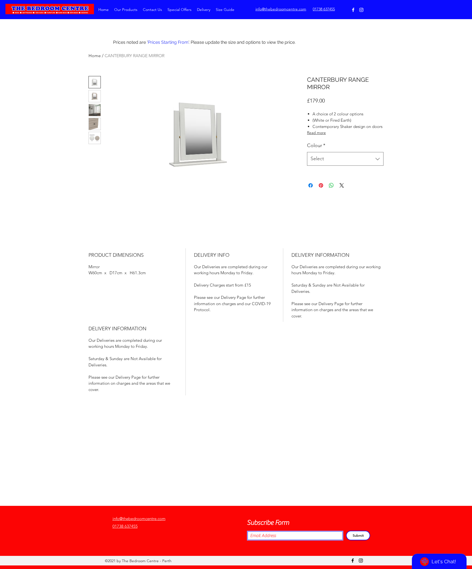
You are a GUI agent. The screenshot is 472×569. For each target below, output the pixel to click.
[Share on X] (341, 185)
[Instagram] (361, 10)
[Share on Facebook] (310, 185)
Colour (316, 145)
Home (94, 55)
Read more (316, 132)
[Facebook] (353, 10)
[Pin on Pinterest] (321, 185)
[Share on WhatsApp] (331, 185)
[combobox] (345, 159)
